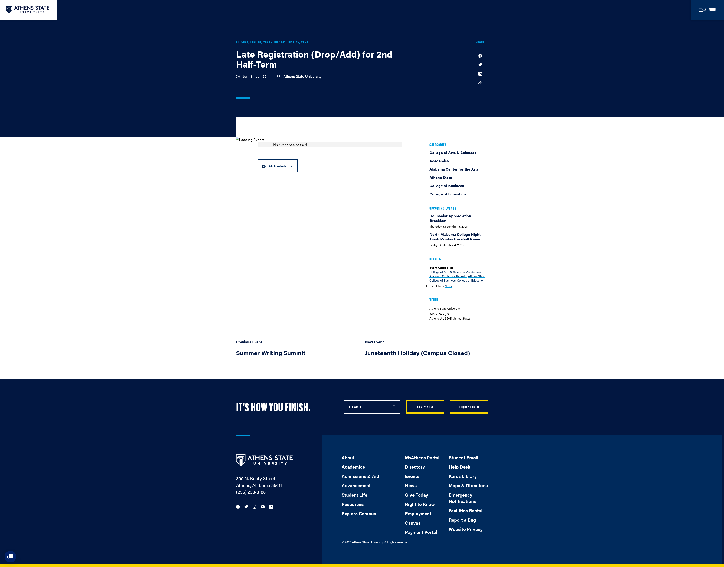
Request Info (469, 407)
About (348, 457)
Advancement (356, 485)
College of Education (471, 280)
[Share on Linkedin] (480, 73)
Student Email (463, 457)
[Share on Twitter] (480, 64)
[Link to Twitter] (246, 506)
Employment (418, 513)
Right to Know (420, 504)
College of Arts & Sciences (447, 272)
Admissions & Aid (360, 476)
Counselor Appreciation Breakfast (450, 218)
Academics (473, 272)
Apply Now (425, 407)
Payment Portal (421, 532)
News (448, 286)
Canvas (412, 523)
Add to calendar (278, 166)
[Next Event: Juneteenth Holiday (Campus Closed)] (426, 350)
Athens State (476, 276)
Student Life (354, 494)
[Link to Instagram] (254, 506)
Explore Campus (359, 513)
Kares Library (463, 476)
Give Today (416, 494)
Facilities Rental (465, 510)
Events (412, 476)
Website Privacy (465, 529)
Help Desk (459, 466)
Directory (415, 466)
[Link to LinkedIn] (271, 506)
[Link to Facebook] (238, 506)
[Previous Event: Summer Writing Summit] (297, 350)
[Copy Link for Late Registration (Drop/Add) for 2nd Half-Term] (480, 82)
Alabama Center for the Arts (448, 276)
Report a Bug (462, 520)
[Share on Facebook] (480, 55)
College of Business (442, 280)
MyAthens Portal (422, 457)
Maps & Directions (468, 485)
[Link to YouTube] (263, 506)
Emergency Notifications (462, 497)
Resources (353, 504)
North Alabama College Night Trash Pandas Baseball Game (455, 236)
